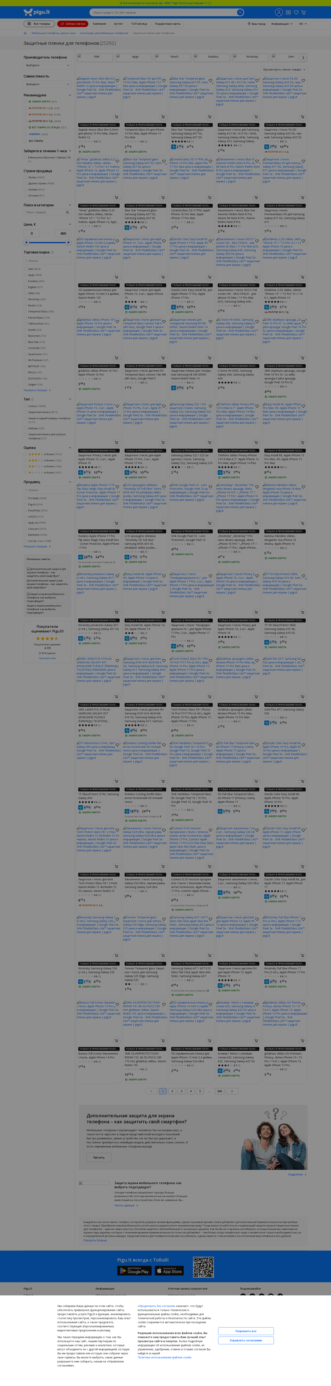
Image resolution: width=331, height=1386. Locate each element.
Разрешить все (246, 1331)
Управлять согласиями (246, 1340)
